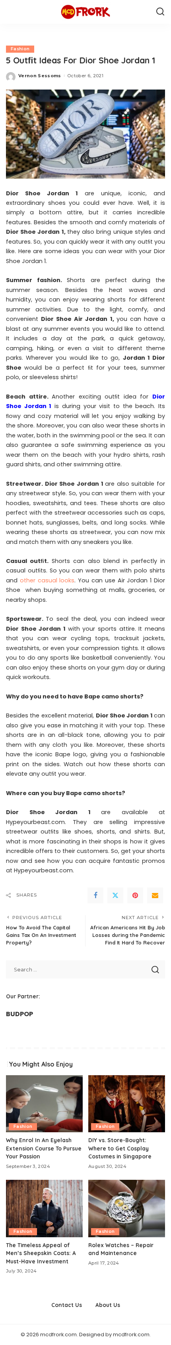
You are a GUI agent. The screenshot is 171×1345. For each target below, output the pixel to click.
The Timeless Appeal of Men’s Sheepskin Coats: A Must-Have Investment (41, 1253)
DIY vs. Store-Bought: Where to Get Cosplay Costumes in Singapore (120, 1148)
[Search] (160, 12)
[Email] (155, 895)
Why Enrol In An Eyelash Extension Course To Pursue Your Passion (44, 1148)
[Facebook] (95, 895)
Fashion (20, 49)
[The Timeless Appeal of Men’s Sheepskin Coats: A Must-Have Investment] (44, 1208)
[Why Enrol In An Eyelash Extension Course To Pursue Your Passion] (44, 1104)
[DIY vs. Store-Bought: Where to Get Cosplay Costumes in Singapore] (126, 1104)
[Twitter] (115, 895)
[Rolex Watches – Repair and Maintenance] (126, 1208)
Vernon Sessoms (39, 75)
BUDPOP (19, 1014)
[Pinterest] (135, 895)
